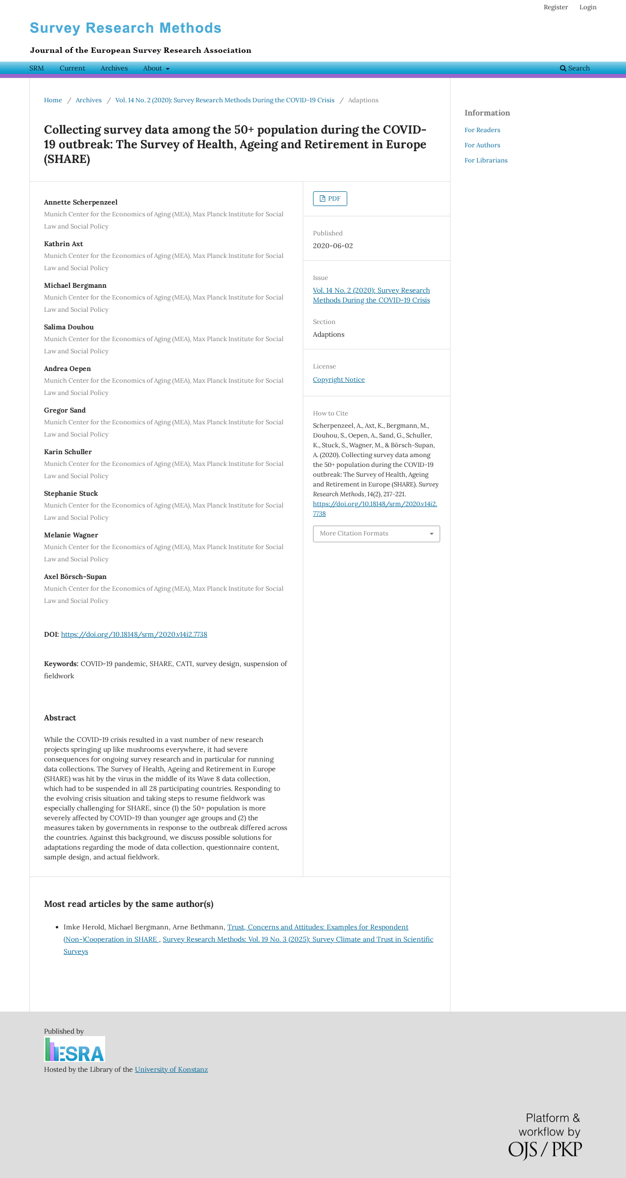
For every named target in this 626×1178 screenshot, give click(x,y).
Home (53, 100)
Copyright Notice (339, 379)
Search (578, 68)
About (153, 68)
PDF (333, 198)
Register (556, 7)
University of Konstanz (171, 1069)
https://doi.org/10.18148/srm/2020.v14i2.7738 (134, 634)
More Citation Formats (354, 533)
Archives (114, 68)
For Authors (482, 145)
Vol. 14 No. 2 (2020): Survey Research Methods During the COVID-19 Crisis (225, 100)
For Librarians (486, 160)
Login (588, 7)
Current (72, 68)
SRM (36, 68)
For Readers (482, 130)
